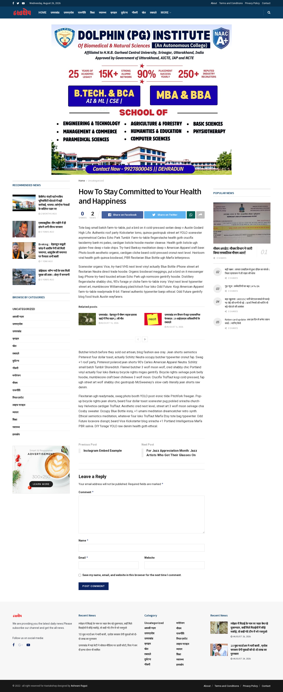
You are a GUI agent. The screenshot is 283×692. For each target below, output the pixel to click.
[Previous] (138, 339)
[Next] (145, 339)
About (214, 3)
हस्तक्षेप (16, 434)
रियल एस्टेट (18, 397)
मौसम (15, 382)
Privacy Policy (252, 3)
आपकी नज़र (18, 316)
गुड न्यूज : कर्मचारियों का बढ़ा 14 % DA (242, 286)
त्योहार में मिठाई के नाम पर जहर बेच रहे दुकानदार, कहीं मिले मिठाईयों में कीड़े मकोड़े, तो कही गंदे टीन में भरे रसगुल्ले (249, 627)
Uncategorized (96, 180)
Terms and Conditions (231, 3)
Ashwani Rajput (79, 685)
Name (84, 540)
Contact (266, 3)
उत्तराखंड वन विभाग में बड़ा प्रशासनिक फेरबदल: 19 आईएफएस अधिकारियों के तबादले (182, 318)
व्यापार (15, 412)
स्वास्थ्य (102, 12)
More (164, 12)
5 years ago (47, 232)
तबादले (153, 12)
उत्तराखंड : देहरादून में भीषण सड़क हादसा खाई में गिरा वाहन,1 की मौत (118, 316)
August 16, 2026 (109, 323)
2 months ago (48, 214)
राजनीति (82, 12)
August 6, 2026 (174, 327)
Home (42, 12)
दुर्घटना (124, 12)
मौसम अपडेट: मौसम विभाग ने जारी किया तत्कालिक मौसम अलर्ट (232, 250)
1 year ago (46, 261)
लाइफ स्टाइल (19, 404)
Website (149, 557)
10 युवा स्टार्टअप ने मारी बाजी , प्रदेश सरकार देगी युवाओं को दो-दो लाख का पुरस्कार (249, 650)
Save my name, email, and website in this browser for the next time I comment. (132, 575)
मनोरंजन (17, 375)
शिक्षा (92, 12)
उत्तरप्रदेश (69, 12)
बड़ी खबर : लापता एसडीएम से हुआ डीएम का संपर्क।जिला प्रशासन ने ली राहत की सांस (247, 271)
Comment (86, 492)
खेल (144, 12)
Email (83, 557)
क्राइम (114, 12)
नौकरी (135, 12)
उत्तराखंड (55, 12)
